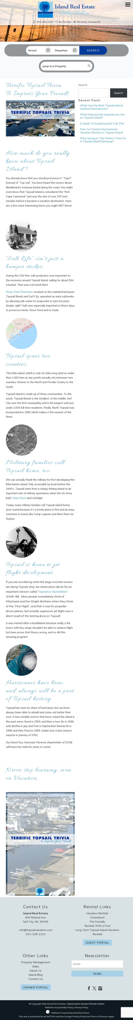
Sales (35, 966)
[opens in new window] (89, 988)
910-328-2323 (36, 934)
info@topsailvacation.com (35, 930)
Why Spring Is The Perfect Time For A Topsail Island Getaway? (103, 139)
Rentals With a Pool (97, 925)
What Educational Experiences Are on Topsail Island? (102, 116)
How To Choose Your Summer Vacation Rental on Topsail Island (101, 130)
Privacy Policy (81, 1007)
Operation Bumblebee (53, 591)
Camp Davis (19, 498)
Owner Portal (35, 987)
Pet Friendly (97, 921)
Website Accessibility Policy (59, 1007)
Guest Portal (97, 942)
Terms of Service (99, 1016)
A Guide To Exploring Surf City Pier (102, 123)
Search (93, 50)
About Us (36, 970)
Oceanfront (97, 917)
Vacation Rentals (97, 913)
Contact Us (36, 979)
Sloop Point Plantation (19, 292)
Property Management (35, 962)
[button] (128, 14)
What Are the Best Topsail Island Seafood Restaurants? (101, 107)
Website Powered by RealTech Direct (70, 1012)
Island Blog (36, 974)
